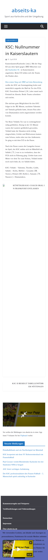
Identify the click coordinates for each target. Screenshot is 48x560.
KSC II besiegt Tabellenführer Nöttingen (28, 385)
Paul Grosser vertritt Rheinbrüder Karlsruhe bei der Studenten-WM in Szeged (23, 463)
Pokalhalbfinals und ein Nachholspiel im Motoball (23, 450)
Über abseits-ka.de (10, 529)
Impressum (7, 523)
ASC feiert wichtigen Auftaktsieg (16, 469)
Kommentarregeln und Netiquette (16, 503)
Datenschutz (7, 518)
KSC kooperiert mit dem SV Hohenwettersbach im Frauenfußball (23, 456)
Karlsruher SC (11, 40)
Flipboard (24, 435)
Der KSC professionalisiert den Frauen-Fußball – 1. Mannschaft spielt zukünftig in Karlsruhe (23, 475)
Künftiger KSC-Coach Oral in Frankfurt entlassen (29, 187)
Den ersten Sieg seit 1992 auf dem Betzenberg (23, 82)
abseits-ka (24, 10)
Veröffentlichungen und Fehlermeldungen (19, 509)
